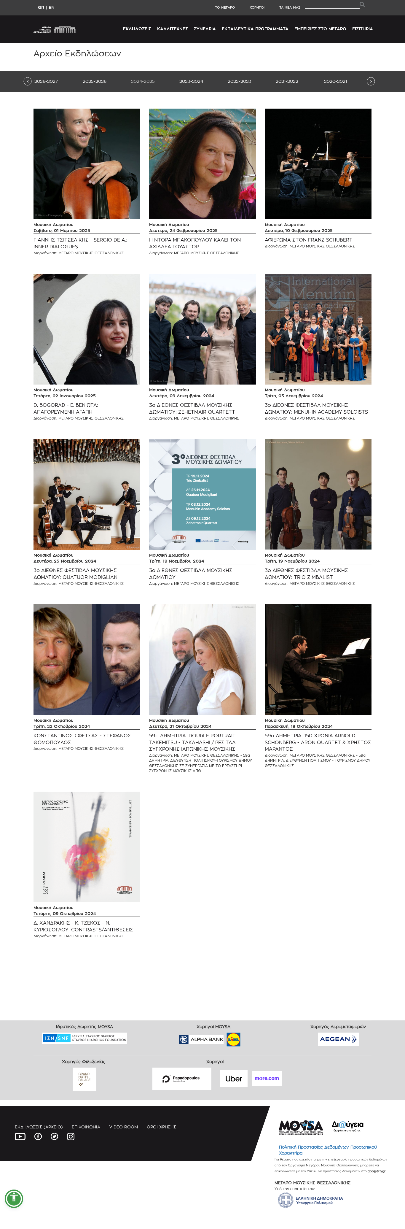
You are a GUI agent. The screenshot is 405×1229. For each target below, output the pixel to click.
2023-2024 (191, 81)
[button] (14, 1199)
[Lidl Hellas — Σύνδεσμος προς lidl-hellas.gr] (225, 1037)
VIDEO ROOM (123, 1127)
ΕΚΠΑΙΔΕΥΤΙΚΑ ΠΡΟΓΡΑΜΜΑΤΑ (255, 28)
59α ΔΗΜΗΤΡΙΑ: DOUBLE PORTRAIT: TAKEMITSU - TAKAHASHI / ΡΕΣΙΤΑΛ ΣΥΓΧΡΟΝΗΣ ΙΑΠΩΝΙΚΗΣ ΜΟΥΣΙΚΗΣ (193, 742)
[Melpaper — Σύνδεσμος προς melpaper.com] (250, 1037)
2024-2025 (143, 81)
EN (52, 7)
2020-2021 (335, 81)
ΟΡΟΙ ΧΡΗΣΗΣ (161, 1127)
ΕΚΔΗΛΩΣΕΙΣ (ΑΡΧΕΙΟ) (39, 1127)
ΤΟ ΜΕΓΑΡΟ (225, 7)
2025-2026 (94, 81)
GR (41, 7)
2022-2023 (239, 81)
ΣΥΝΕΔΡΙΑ (205, 28)
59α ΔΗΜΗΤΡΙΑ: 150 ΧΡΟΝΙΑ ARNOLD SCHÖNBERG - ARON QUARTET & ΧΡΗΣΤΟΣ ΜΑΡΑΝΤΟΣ (318, 742)
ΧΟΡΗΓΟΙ (257, 7)
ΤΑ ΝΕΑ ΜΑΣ (289, 7)
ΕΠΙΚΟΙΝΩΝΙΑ (86, 1127)
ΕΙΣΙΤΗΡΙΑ (362, 28)
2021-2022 (287, 81)
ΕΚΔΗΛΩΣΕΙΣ (137, 28)
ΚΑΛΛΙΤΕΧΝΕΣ (172, 28)
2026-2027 (46, 81)
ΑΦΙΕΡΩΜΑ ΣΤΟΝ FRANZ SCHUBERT (309, 239)
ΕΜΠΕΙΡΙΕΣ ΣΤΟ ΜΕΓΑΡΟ (320, 28)
